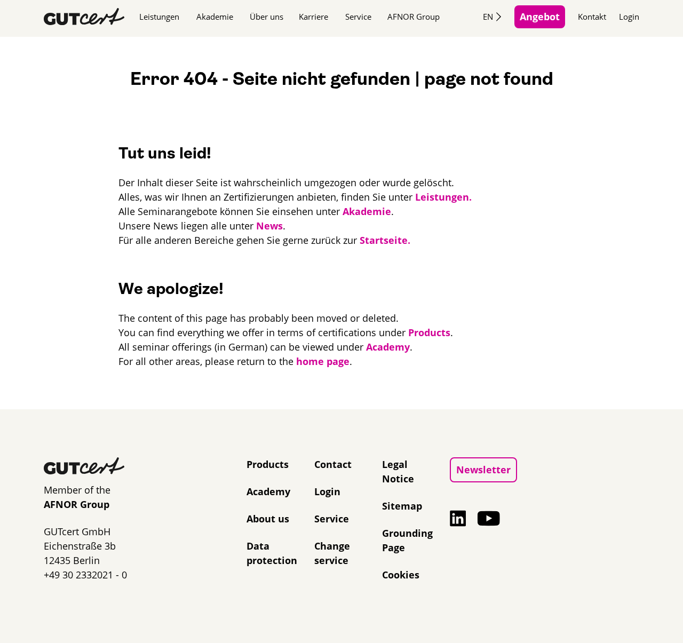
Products (429, 332)
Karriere (313, 16)
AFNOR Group (413, 16)
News (269, 225)
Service (358, 16)
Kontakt (592, 16)
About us (268, 518)
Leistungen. (443, 196)
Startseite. (385, 240)
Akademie (214, 16)
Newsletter (483, 469)
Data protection (272, 553)
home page (323, 361)
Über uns (266, 16)
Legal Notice (398, 471)
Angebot (540, 16)
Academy (388, 346)
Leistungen (159, 16)
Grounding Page (407, 540)
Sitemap (402, 505)
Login (629, 16)
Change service (332, 553)
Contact (333, 464)
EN (488, 16)
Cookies (400, 574)
